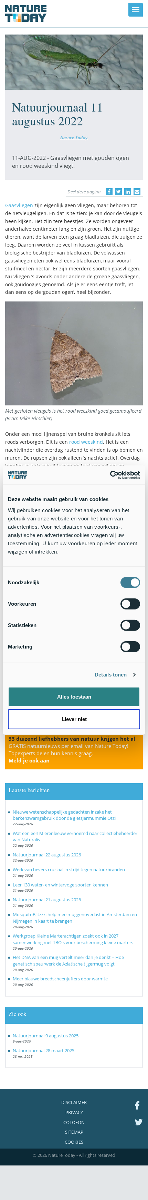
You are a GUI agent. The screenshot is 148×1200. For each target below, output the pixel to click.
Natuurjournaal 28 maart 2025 (43, 1050)
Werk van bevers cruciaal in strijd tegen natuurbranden (69, 869)
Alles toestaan (74, 696)
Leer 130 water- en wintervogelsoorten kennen (60, 885)
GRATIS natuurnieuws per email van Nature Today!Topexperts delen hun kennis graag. (68, 753)
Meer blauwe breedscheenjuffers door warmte (60, 979)
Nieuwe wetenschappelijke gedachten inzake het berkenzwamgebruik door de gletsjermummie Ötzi (64, 815)
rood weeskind (86, 442)
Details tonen (111, 675)
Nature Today (74, 137)
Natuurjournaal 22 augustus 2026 (47, 855)
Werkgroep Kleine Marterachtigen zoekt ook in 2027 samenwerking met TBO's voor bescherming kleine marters (73, 939)
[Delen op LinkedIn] (127, 191)
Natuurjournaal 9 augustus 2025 (45, 1036)
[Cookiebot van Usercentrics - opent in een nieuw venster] (110, 474)
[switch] (130, 603)
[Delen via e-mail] (137, 191)
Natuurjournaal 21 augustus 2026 (47, 899)
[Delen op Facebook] (109, 191)
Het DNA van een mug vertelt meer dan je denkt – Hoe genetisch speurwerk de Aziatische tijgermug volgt (68, 960)
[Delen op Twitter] (118, 191)
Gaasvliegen (19, 205)
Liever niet (74, 719)
